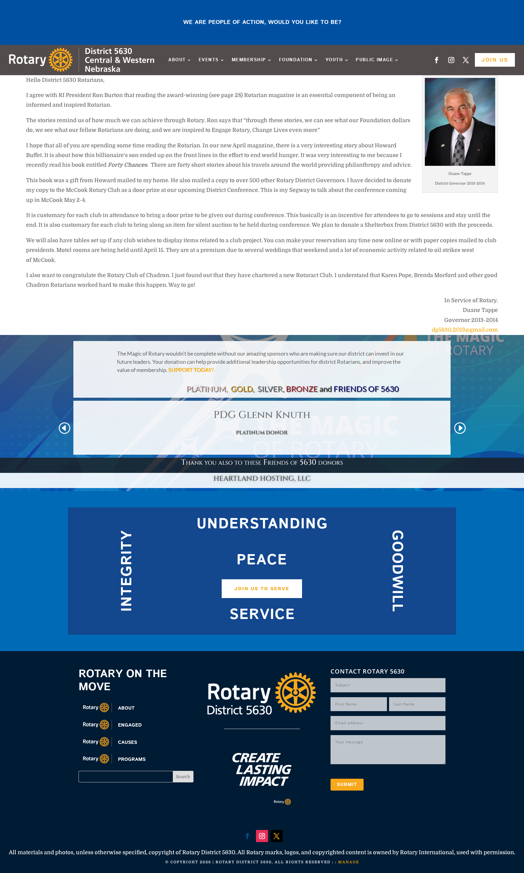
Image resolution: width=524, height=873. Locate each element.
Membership (249, 60)
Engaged (130, 725)
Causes (127, 742)
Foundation (296, 60)
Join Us (495, 59)
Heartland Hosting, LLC (262, 478)
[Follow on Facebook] (437, 60)
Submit (347, 784)
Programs (132, 759)
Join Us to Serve (261, 588)
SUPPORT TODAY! (191, 369)
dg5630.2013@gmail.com (465, 330)
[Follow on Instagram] (451, 60)
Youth (334, 60)
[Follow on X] (466, 60)
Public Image (374, 60)
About (177, 60)
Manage (348, 862)
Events (209, 60)
